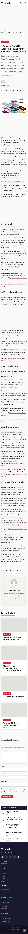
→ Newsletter (4, 913)
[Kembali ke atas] (24, 930)
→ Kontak (3, 892)
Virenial (6, 927)
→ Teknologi (4, 871)
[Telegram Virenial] (18, 856)
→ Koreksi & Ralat (5, 921)
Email (3, 774)
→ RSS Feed (4, 911)
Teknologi (5, 42)
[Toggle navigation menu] (25, 2)
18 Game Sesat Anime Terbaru (13, 696)
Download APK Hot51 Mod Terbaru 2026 (10, 724)
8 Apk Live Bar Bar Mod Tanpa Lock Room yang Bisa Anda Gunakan (14, 833)
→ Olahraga (4, 879)
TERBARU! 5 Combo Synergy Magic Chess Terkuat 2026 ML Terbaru (12, 668)
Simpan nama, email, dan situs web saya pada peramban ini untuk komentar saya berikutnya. (13, 791)
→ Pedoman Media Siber (7, 897)
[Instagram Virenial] (10, 856)
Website (3, 781)
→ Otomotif (4, 881)
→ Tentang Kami (5, 889)
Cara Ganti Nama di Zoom (16, 182)
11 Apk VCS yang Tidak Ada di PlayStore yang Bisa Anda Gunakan (14, 818)
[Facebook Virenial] (2, 856)
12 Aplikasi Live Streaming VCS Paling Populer (12, 812)
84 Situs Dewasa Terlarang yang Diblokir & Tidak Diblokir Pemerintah (12, 826)
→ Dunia (3, 868)
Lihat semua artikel (14, 602)
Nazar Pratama (14, 590)
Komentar (4, 750)
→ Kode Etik (4, 900)
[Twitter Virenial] (6, 856)
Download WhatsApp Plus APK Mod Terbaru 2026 (12, 638)
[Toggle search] (21, 2)
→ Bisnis (3, 873)
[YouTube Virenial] (14, 856)
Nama (3, 766)
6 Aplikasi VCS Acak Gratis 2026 (13, 839)
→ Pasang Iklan (5, 902)
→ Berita (3, 866)
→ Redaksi (3, 895)
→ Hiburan (4, 876)
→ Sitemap (4, 916)
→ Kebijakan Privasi (6, 918)
